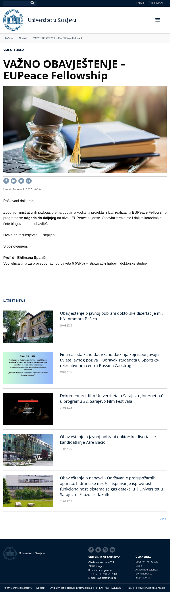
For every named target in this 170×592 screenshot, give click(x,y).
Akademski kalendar (146, 569)
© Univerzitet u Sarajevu (18, 587)
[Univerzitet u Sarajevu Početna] (13, 19)
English (141, 3)
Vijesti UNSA (13, 50)
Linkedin (113, 550)
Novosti (23, 38)
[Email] (29, 180)
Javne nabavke (143, 573)
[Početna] (11, 553)
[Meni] (157, 20)
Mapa (138, 565)
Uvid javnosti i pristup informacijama (71, 587)
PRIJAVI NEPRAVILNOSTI (109, 587)
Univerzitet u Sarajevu (52, 20)
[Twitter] (21, 180)
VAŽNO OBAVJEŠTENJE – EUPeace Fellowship (58, 38)
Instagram (106, 550)
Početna (9, 38)
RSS (130, 587)
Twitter (98, 550)
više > (163, 519)
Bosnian (157, 3)
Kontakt (40, 587)
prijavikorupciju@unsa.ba (150, 587)
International (142, 577)
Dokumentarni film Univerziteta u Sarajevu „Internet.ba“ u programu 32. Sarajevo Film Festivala (111, 398)
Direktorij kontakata (146, 561)
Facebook (91, 550)
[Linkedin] (14, 180)
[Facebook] (6, 180)
